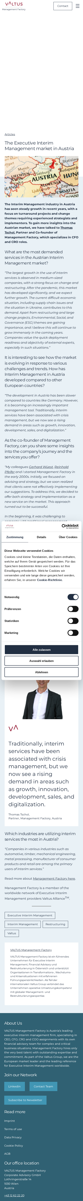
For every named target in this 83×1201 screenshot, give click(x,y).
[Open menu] (78, 6)
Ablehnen (41, 672)
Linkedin (14, 1086)
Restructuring (55, 924)
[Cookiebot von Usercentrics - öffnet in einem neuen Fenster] (62, 526)
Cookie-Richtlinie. (50, 579)
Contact (62, 6)
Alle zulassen (42, 649)
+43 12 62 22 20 (14, 1195)
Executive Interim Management (30, 915)
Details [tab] (41, 537)
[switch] (73, 609)
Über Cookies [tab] (68, 537)
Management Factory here (54, 878)
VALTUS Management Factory (31, 950)
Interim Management (23, 924)
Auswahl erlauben (41, 660)
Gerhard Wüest (41, 467)
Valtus (12, 933)
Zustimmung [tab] (15, 537)
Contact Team (43, 1086)
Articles (10, 134)
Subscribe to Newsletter (25, 1100)
